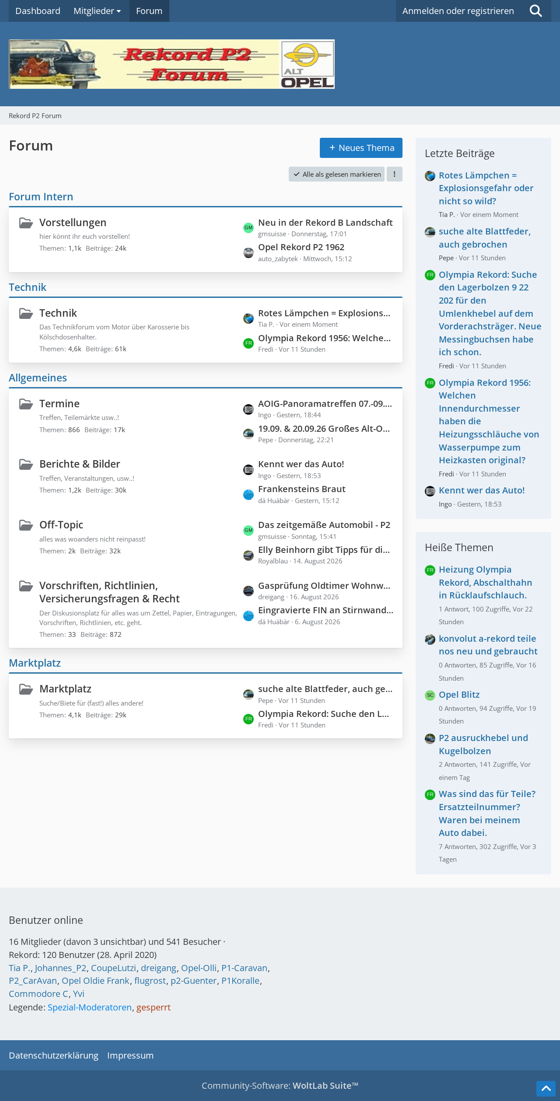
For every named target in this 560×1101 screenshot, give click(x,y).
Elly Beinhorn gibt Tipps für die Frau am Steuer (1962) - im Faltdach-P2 (326, 550)
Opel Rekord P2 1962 (301, 247)
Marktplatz (35, 663)
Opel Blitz (459, 694)
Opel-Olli (199, 968)
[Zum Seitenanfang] (546, 1089)
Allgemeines (38, 377)
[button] (394, 174)
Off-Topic (61, 524)
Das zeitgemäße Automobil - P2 (324, 525)
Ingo (445, 504)
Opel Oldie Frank (96, 980)
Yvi (78, 994)
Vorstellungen (73, 222)
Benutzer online (46, 920)
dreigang (158, 968)
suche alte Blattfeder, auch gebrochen (326, 689)
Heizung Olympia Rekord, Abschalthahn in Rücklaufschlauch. (485, 582)
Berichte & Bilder (79, 464)
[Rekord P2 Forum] (280, 64)
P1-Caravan (244, 968)
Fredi (446, 365)
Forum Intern (41, 196)
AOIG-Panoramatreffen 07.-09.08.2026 (326, 403)
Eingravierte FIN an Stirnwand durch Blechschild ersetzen (326, 610)
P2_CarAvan (33, 980)
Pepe (446, 257)
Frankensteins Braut (302, 489)
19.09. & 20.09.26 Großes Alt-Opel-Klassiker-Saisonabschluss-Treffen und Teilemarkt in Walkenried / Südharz (326, 428)
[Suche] (536, 11)
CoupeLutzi (113, 968)
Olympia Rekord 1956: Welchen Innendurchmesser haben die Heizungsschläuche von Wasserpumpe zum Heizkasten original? (326, 338)
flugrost (150, 980)
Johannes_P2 (60, 968)
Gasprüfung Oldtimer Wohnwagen (326, 585)
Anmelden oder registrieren (458, 11)
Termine (59, 403)
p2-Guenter (194, 980)
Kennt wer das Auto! (301, 464)
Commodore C (38, 994)
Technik (27, 287)
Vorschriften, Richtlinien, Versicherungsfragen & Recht (109, 592)
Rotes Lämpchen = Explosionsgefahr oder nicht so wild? (326, 313)
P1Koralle (240, 980)
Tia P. (447, 214)
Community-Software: (280, 1085)
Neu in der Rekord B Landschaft (325, 222)
